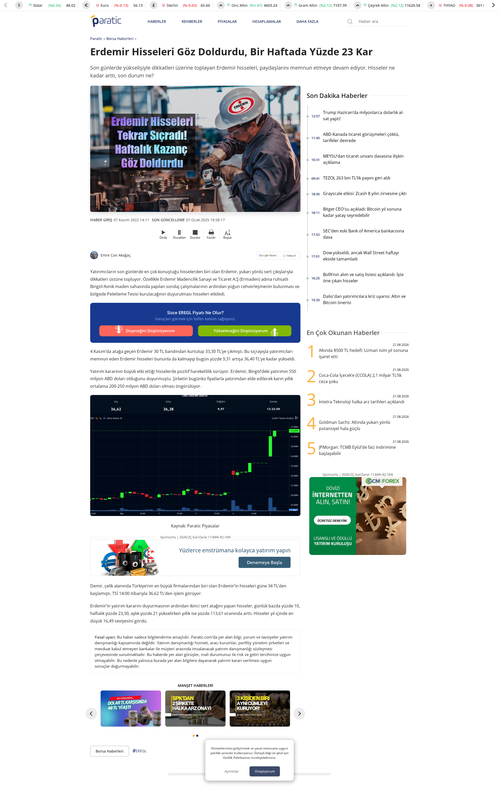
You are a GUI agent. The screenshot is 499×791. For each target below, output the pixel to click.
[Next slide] (493, 5)
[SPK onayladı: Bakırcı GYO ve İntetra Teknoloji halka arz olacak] (195, 709)
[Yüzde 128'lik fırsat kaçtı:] (260, 709)
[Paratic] (105, 21)
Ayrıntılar (232, 771)
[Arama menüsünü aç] (350, 21)
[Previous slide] (6, 5)
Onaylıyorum (265, 771)
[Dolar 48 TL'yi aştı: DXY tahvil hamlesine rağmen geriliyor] (131, 709)
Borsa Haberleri (120, 38)
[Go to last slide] (91, 714)
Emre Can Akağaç (116, 255)
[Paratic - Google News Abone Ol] (278, 257)
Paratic (96, 38)
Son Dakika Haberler (337, 95)
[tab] (194, 736)
